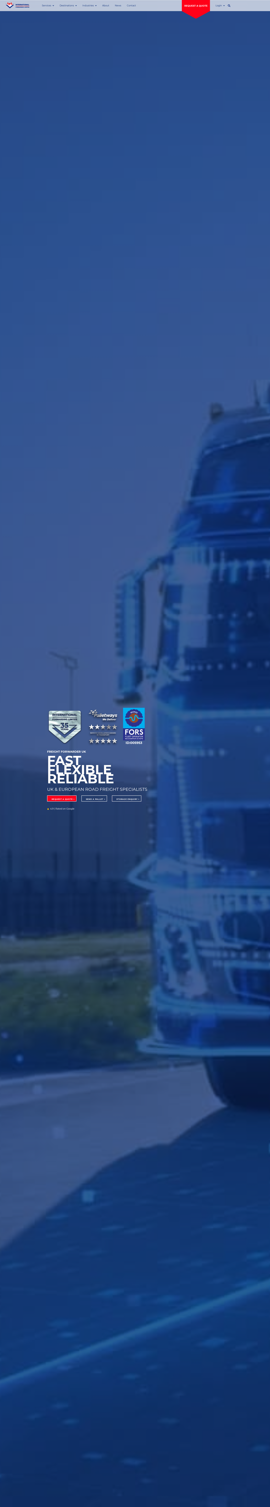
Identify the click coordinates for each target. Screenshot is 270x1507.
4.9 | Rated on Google (62, 808)
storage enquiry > (128, 799)
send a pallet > (95, 799)
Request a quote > (63, 799)
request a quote (196, 6)
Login (219, 5)
